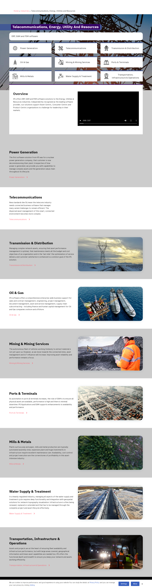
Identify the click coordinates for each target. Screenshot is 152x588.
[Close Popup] (142, 583)
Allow (135, 583)
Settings (124, 583)
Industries (25, 11)
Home (16, 11)
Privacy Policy (94, 582)
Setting (32, 585)
